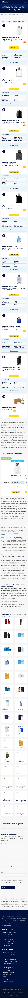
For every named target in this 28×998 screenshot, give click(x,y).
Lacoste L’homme (20, 693)
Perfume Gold (7, 773)
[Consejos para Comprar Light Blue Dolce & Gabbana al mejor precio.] (7, 703)
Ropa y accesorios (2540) (9, 932)
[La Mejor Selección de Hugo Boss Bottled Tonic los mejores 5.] (20, 703)
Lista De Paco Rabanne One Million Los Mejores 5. (7, 680)
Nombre (3, 861)
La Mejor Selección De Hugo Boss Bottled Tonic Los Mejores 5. (21, 708)
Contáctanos (6, 970)
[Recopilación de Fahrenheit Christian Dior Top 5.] (7, 622)
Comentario (4, 843)
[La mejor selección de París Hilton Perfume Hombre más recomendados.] (20, 809)
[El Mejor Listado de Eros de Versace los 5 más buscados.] (7, 689)
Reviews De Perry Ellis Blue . (7, 653)
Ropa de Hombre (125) (10, 943)
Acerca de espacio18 (8, 972)
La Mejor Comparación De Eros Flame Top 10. (7, 800)
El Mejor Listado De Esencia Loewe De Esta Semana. (7, 760)
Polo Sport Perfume (21, 733)
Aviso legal (6, 979)
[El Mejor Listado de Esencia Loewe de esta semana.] (7, 755)
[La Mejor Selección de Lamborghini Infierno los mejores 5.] (20, 781)
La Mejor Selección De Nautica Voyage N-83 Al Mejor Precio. (7, 667)
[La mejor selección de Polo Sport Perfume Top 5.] (20, 729)
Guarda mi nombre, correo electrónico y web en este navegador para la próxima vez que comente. (13, 882)
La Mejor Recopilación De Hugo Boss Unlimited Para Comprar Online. (20, 760)
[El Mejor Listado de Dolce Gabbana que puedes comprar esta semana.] (7, 717)
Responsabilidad (7, 974)
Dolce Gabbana (7, 721)
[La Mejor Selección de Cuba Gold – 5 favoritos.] (20, 622)
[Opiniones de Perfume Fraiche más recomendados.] (20, 635)
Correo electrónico (6, 866)
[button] (25, 2)
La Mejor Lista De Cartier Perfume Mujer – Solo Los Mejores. (7, 734)
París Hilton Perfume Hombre (21, 814)
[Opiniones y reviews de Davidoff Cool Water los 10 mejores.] (7, 781)
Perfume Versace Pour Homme (20, 653)
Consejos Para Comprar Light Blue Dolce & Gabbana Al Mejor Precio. (7, 708)
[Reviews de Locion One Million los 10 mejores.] (20, 743)
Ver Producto (14, 47)
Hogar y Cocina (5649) (9, 952)
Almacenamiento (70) (9, 954)
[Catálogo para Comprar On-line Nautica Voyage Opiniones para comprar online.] (7, 809)
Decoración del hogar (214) (11, 959)
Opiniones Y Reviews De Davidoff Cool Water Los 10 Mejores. (7, 786)
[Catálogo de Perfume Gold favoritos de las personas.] (7, 769)
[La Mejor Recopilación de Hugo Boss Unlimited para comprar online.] (20, 755)
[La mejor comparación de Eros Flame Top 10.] (7, 795)
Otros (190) (7, 945)
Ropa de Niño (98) (8, 939)
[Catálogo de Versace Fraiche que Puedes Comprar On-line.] (20, 662)
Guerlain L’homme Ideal (20, 773)
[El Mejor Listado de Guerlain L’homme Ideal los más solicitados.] (20, 769)
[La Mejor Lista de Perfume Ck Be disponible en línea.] (7, 635)
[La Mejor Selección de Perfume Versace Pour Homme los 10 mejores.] (20, 649)
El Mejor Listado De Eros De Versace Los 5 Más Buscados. (7, 694)
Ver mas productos (6, 458)
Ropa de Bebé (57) (8, 934)
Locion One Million (21, 747)
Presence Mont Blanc (21, 680)
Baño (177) (6, 957)
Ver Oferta (16, 492)
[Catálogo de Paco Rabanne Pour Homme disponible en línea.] (20, 795)
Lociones (16, 533)
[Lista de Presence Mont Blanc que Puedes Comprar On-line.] (20, 676)
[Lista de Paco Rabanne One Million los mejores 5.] (7, 676)
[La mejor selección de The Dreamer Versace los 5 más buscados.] (20, 717)
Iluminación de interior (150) (11, 963)
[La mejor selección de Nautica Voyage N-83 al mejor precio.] (7, 662)
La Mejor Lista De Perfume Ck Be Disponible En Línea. (7, 639)
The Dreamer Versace (20, 721)
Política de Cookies (8, 981)
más (4, 534)
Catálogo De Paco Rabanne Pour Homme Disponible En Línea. (20, 800)
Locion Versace (7, 747)
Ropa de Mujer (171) (9, 941)
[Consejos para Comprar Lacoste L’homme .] (20, 689)
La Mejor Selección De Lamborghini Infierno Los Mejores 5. (21, 786)
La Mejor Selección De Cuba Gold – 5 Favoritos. (21, 626)
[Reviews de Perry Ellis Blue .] (7, 649)
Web (2, 872)
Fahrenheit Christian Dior (7, 625)
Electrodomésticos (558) (10, 961)
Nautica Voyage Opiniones (7, 813)
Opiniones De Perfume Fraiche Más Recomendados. (20, 640)
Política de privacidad (8, 977)
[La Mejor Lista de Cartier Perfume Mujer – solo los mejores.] (7, 729)
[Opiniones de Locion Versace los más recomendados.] (7, 743)
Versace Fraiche (20, 665)
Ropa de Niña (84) (8, 937)
